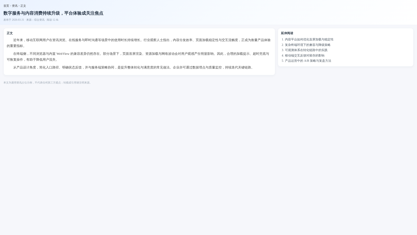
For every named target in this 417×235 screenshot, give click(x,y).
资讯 (15, 5)
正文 (23, 5)
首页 (6, 5)
